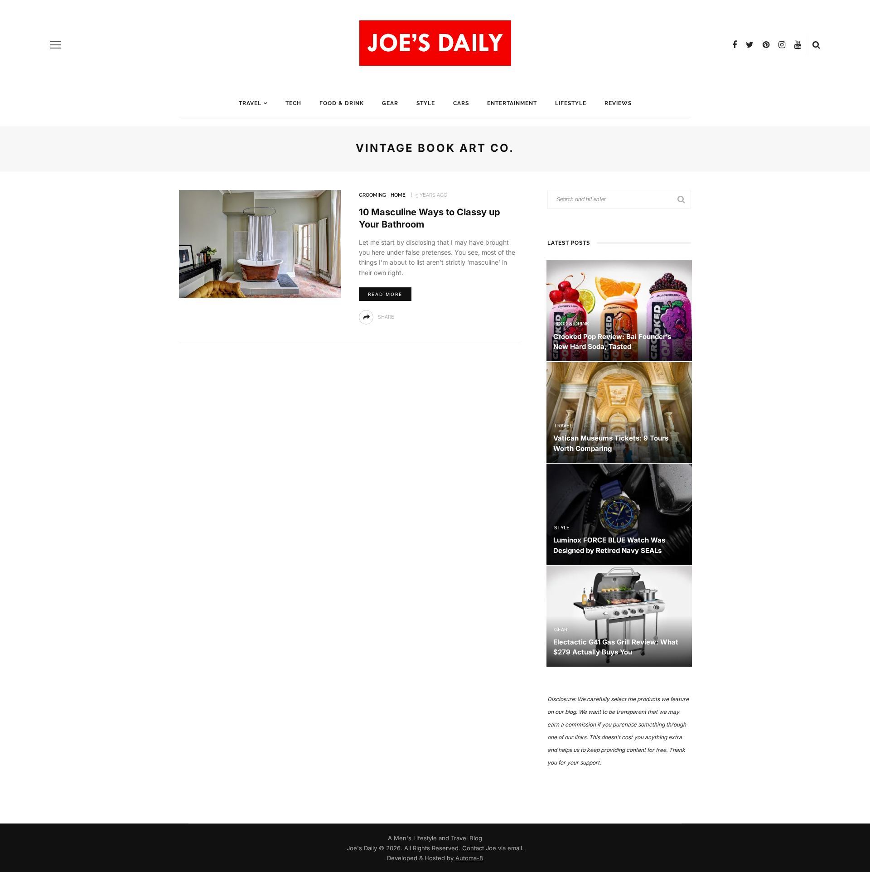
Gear (390, 103)
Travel (250, 103)
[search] (816, 44)
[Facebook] (734, 44)
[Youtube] (798, 44)
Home (398, 195)
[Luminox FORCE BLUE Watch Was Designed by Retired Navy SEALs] (619, 513)
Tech (293, 103)
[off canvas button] (55, 44)
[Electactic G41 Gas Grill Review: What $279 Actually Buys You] (619, 615)
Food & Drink (341, 103)
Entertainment (512, 103)
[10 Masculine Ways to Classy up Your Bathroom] (260, 243)
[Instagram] (782, 44)
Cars (461, 103)
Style (425, 103)
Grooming (372, 195)
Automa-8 (469, 858)
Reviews (618, 103)
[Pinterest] (766, 44)
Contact (473, 848)
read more (385, 294)
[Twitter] (749, 44)
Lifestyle (570, 103)
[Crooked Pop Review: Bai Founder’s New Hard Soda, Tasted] (619, 310)
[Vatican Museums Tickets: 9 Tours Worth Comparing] (619, 412)
